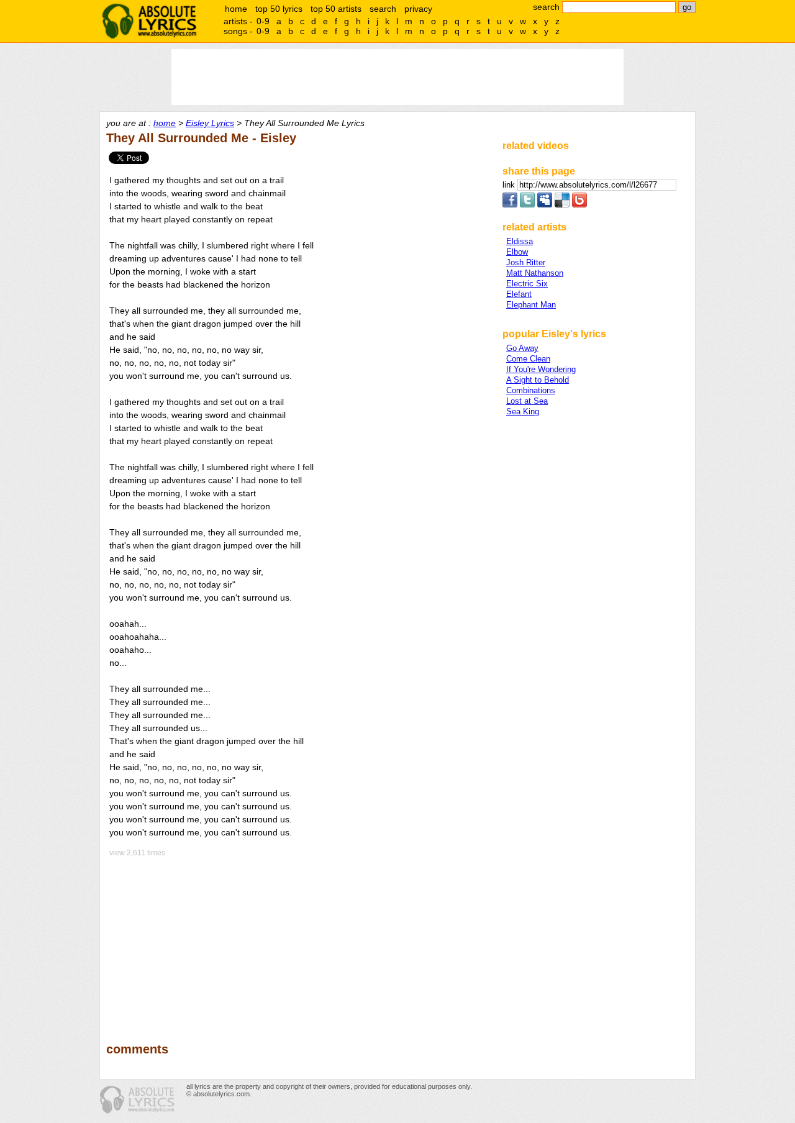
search (383, 9)
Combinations (530, 390)
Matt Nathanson (534, 273)
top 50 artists (336, 9)
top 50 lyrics (278, 9)
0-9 (263, 21)
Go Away (522, 348)
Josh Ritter (525, 262)
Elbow (517, 252)
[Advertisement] (299, 941)
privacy (418, 9)
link (509, 184)
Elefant (519, 294)
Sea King (522, 411)
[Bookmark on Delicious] (562, 204)
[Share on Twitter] (527, 204)
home (236, 9)
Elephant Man (531, 304)
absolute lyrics (149, 21)
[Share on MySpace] (544, 204)
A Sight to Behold (537, 379)
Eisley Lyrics (210, 123)
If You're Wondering (541, 369)
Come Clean (528, 358)
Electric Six (527, 283)
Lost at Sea (527, 401)
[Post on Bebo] (579, 204)
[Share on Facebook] (509, 204)
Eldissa (519, 241)
